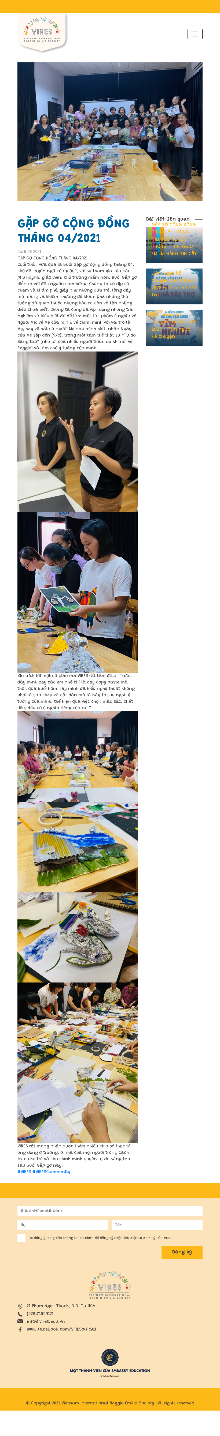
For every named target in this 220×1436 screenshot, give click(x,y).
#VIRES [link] (24, 1172)
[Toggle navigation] (195, 34)
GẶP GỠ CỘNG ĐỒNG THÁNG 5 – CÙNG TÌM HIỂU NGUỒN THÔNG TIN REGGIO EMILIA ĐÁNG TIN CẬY (174, 239)
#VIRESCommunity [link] (51, 1172)
